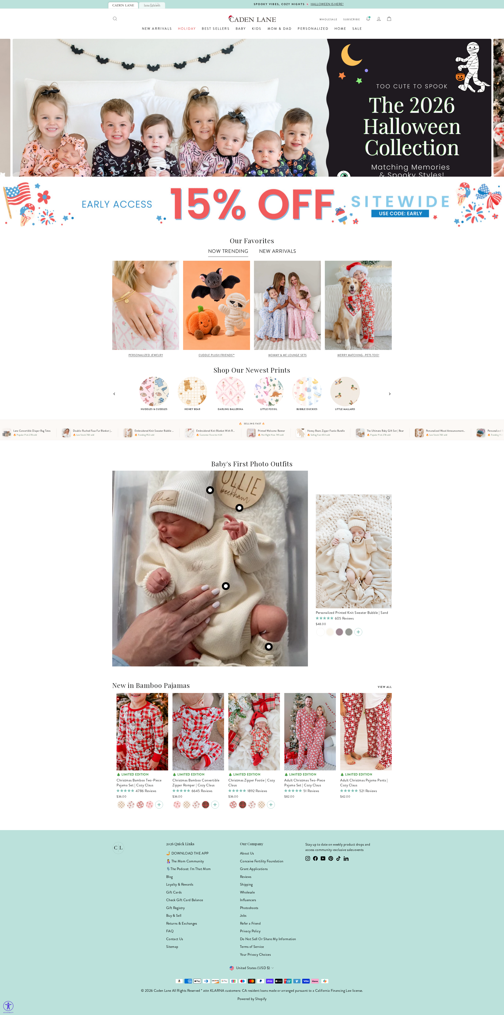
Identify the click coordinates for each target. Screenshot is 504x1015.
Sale (357, 28)
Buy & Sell (174, 915)
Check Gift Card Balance (184, 900)
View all (385, 687)
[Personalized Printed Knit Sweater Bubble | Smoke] (349, 632)
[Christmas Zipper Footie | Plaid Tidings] (242, 805)
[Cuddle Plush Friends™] (216, 305)
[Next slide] (389, 394)
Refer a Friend (250, 923)
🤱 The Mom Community (185, 861)
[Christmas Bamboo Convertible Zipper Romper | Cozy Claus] (215, 805)
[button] (386, 500)
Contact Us (174, 939)
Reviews (245, 876)
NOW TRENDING (228, 251)
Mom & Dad (280, 28)
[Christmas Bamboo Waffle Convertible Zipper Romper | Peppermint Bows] (177, 805)
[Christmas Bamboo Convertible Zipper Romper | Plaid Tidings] (205, 805)
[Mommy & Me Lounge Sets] (287, 305)
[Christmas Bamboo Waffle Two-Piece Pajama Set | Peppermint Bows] (150, 805)
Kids (257, 28)
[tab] (123, 5)
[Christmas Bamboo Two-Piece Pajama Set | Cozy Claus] (140, 805)
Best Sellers (216, 28)
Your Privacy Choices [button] (255, 954)
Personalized (313, 28)
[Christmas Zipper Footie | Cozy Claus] (233, 805)
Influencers (248, 900)
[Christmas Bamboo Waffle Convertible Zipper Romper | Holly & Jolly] (196, 805)
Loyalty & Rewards (179, 884)
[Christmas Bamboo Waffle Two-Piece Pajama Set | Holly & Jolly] (131, 805)
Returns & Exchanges (181, 923)
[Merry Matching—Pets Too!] (358, 305)
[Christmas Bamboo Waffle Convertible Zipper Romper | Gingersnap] (187, 805)
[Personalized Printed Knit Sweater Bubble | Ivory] (330, 632)
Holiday (187, 28)
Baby (241, 28)
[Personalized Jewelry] (145, 305)
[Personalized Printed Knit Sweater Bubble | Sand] (358, 632)
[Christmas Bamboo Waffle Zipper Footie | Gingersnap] (261, 805)
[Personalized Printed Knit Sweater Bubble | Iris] (339, 632)
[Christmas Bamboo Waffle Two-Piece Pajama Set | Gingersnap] (121, 805)
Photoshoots (249, 907)
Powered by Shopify (251, 998)
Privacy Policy (250, 931)
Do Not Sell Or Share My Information (268, 939)
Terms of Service (252, 946)
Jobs (243, 915)
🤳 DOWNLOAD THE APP (187, 853)
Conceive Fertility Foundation (261, 861)
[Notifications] (368, 18)
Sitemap (172, 946)
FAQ (170, 931)
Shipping (246, 884)
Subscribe (351, 19)
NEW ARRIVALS (277, 251)
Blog (169, 876)
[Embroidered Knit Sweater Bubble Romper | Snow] (320, 632)
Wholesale (329, 19)
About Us (247, 853)
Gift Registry (175, 907)
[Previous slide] (114, 394)
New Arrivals (157, 28)
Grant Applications (254, 868)
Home (340, 28)
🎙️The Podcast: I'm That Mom (188, 868)
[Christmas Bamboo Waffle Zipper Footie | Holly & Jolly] (252, 805)
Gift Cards (174, 892)
